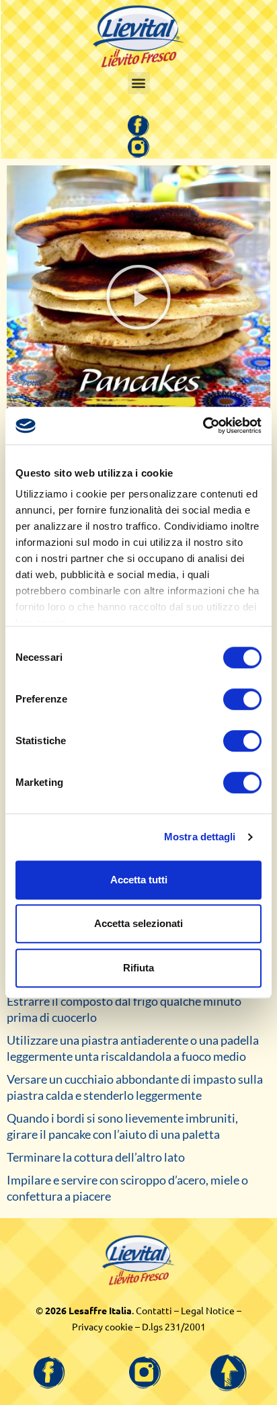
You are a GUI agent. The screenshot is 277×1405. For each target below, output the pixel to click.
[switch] (242, 699)
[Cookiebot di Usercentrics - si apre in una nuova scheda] (203, 425)
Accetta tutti (138, 879)
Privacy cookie (102, 1326)
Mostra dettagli (200, 836)
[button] (139, 83)
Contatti (154, 1310)
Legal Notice (208, 1310)
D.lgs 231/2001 (174, 1326)
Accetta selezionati (138, 923)
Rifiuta (138, 967)
